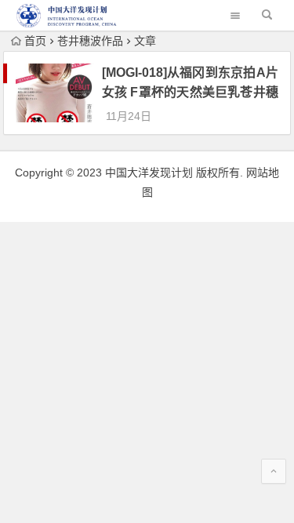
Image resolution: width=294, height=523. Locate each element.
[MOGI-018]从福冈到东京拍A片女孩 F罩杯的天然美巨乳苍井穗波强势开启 (190, 92)
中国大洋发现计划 (149, 172)
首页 (35, 41)
